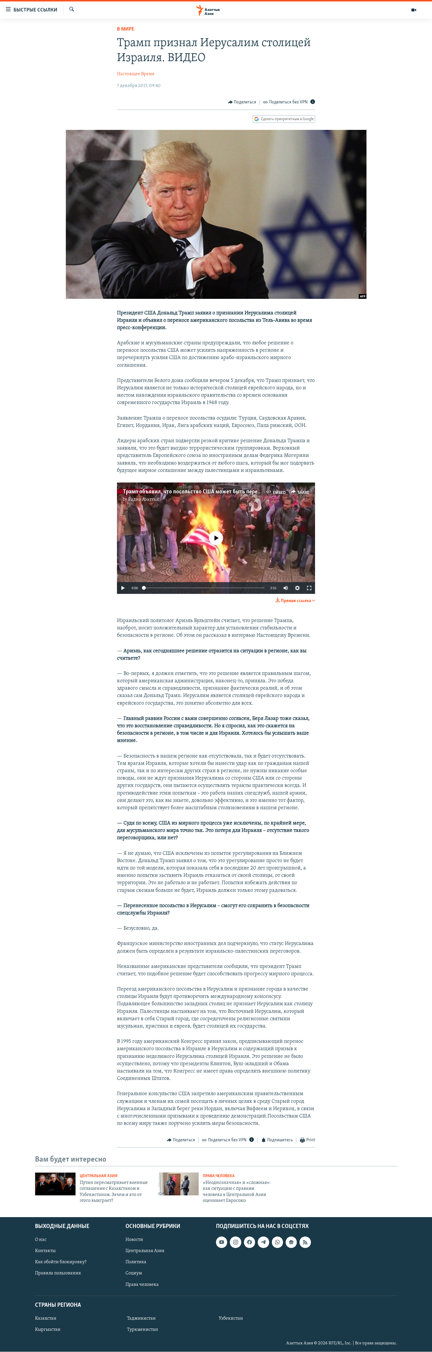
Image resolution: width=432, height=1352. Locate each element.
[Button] (242, 102)
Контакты (45, 1251)
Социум (133, 1273)
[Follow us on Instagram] (235, 1242)
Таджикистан (141, 1318)
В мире (125, 29)
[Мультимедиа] (414, 10)
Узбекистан (231, 1318)
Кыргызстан (48, 1329)
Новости (134, 1240)
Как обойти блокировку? (60, 1262)
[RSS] (305, 1242)
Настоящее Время (135, 74)
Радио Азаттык (143, 499)
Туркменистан (142, 1329)
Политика (135, 1262)
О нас (40, 1240)
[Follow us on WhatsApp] (277, 1242)
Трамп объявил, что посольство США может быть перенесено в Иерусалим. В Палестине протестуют (246, 492)
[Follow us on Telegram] (263, 1242)
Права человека (219, 1176)
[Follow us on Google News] (291, 1242)
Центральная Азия (99, 1176)
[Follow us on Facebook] (249, 1242)
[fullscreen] (309, 588)
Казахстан (45, 1318)
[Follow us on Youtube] (221, 1242)
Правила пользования (58, 1273)
